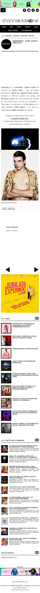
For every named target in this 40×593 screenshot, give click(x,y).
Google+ (33, 10)
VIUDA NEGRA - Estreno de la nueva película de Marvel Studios (24, 337)
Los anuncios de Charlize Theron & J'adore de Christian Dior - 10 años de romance (23, 446)
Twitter (28, 10)
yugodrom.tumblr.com (19, 118)
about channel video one (20, 581)
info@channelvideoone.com (9, 557)
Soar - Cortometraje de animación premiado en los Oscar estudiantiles (23, 508)
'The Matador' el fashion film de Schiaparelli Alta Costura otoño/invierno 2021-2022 (23, 325)
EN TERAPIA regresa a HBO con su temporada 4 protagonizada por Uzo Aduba (25, 375)
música (4, 208)
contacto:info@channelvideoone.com (20, 589)
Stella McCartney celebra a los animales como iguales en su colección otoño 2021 (24, 387)
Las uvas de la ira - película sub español (22, 487)
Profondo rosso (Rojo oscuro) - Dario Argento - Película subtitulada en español (23, 467)
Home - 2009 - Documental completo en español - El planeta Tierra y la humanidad (23, 456)
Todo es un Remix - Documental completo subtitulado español (22, 477)
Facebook (24, 10)
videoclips (11, 208)
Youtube (37, 10)
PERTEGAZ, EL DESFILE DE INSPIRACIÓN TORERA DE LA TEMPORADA (24, 399)
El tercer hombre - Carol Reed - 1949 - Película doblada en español (21, 498)
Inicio (3, 35)
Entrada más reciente (7, 269)
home (4, 27)
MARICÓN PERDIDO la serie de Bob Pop (25, 348)
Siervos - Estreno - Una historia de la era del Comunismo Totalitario (25, 424)
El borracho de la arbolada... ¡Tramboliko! (23, 518)
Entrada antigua (36, 269)
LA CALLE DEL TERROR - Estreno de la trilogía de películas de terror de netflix (25, 412)
